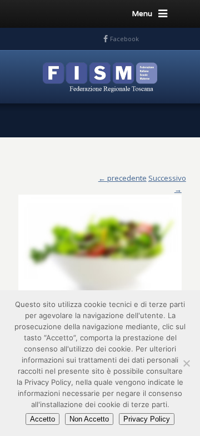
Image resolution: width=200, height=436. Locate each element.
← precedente (122, 178)
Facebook (124, 38)
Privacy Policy (146, 419)
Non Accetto (89, 419)
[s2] (100, 246)
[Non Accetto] (186, 363)
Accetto (42, 419)
